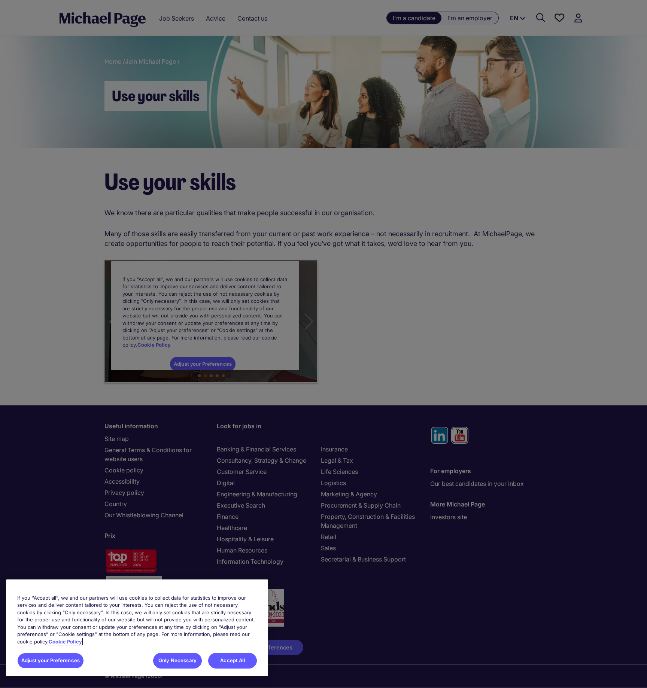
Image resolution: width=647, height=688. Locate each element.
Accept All (232, 660)
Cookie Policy (65, 642)
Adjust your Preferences (50, 660)
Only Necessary (177, 660)
